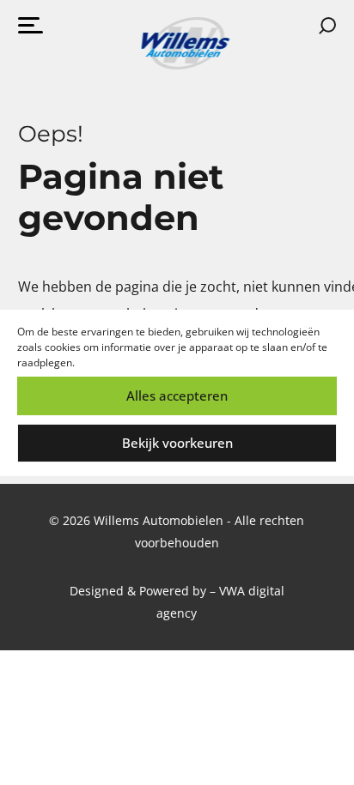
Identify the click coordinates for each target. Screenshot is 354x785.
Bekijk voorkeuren (177, 442)
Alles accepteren (177, 395)
